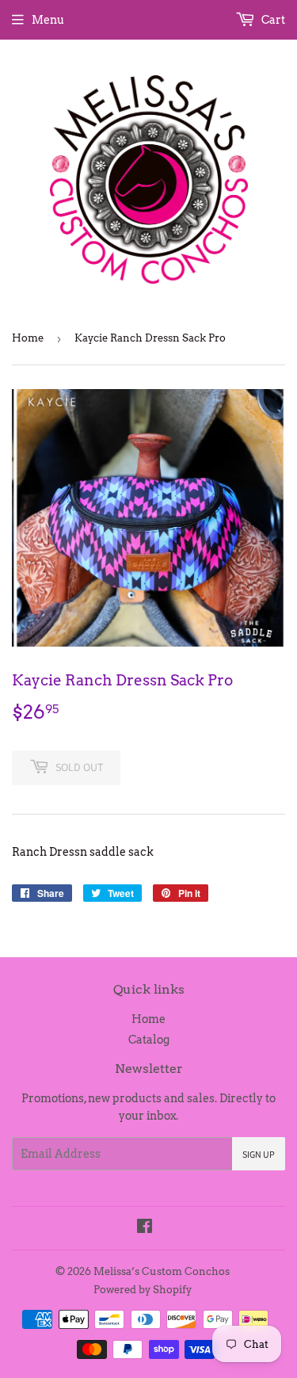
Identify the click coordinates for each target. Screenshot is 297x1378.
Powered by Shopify (142, 1290)
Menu (48, 19)
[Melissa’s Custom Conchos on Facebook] (144, 1228)
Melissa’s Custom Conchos (161, 1271)
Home (28, 338)
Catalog (148, 1039)
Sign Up (258, 1154)
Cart (272, 19)
